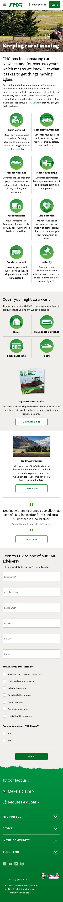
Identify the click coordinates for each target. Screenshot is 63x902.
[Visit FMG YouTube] (10, 863)
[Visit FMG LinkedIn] (16, 863)
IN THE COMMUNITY (16, 840)
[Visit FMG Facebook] (4, 863)
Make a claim (19, 791)
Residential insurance (19, 695)
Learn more (32, 488)
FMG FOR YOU (12, 817)
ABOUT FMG (11, 852)
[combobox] (31, 623)
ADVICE (8, 829)
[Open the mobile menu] (4, 5)
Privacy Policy (25, 889)
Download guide (31, 421)
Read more (31, 539)
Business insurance (18, 709)
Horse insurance (16, 702)
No (9, 740)
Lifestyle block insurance (21, 681)
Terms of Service (17, 892)
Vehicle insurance (17, 688)
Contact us (17, 780)
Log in (55, 4)
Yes (9, 733)
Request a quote (22, 802)
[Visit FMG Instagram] (22, 863)
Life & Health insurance (20, 715)
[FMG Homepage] (16, 5)
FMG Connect (34, 102)
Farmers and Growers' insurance (25, 674)
